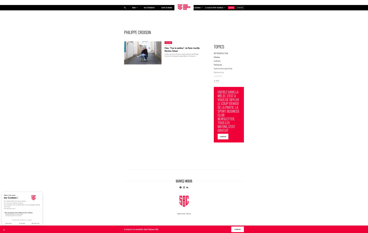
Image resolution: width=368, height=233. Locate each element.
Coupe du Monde (166, 7)
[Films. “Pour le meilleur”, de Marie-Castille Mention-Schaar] (142, 52)
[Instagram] (184, 187)
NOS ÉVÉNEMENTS (149, 7)
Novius (188, 213)
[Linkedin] (187, 187)
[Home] (184, 201)
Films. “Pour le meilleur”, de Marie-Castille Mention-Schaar (182, 49)
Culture (168, 42)
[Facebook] (181, 187)
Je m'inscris (223, 137)
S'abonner (231, 7)
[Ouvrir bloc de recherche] (125, 7)
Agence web (181, 213)
